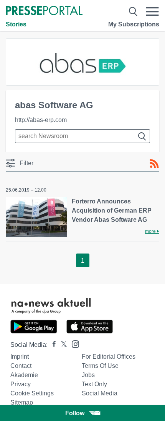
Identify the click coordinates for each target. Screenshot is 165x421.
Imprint (19, 356)
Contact (20, 365)
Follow (74, 413)
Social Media (99, 393)
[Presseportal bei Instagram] (73, 343)
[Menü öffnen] (152, 11)
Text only (94, 384)
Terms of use (100, 365)
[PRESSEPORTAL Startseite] (44, 11)
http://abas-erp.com (41, 120)
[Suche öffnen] (133, 11)
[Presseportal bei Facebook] (52, 344)
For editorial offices (108, 356)
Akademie (24, 375)
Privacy (20, 384)
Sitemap (21, 402)
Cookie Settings (32, 393)
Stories (16, 24)
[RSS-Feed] (154, 164)
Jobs (88, 375)
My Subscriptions (133, 24)
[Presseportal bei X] (61, 344)
